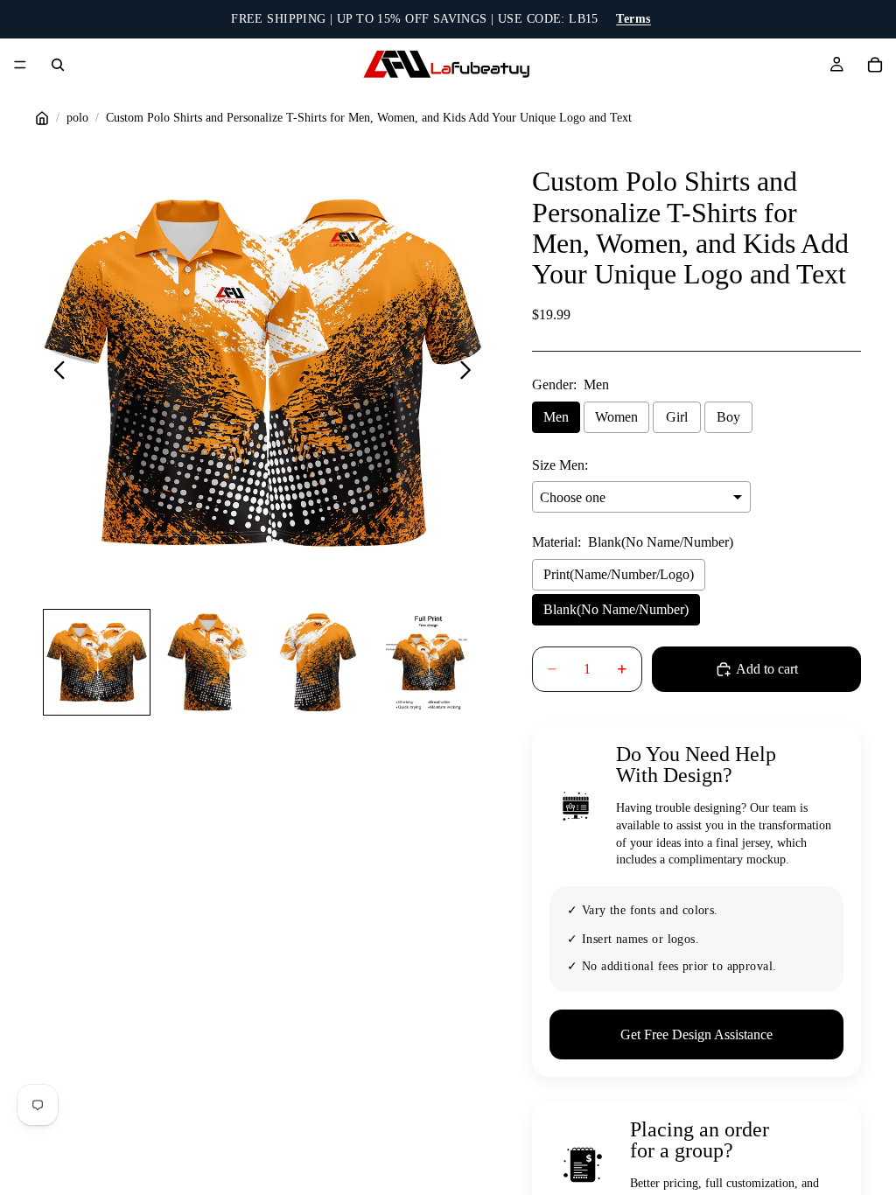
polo (77, 117)
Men (556, 416)
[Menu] (20, 65)
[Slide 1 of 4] (96, 662)
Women (616, 416)
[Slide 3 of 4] (317, 662)
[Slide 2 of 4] (207, 662)
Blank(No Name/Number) (616, 609)
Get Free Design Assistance (696, 1034)
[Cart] (875, 64)
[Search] (57, 64)
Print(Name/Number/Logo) (618, 574)
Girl (677, 416)
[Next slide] (470, 372)
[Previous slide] (54, 372)
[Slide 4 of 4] (428, 662)
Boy (728, 416)
